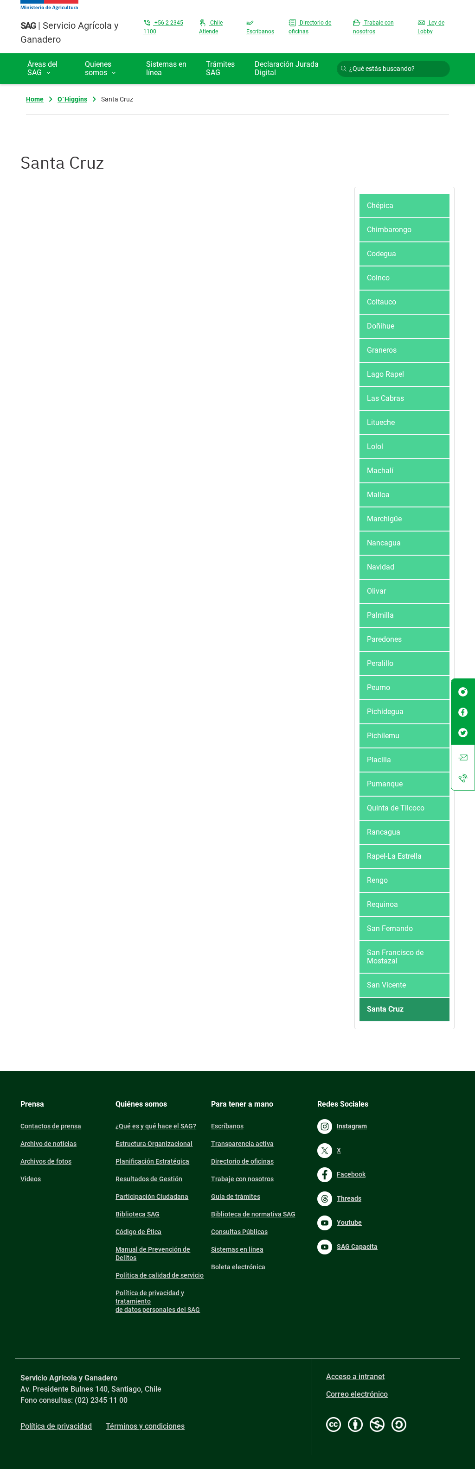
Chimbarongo (389, 229)
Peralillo (380, 663)
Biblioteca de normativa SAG (253, 1214)
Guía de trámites (235, 1196)
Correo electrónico (357, 1394)
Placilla (379, 759)
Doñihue (380, 326)
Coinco (378, 277)
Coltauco (381, 302)
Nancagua (384, 542)
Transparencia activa (242, 1143)
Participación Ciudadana (152, 1196)
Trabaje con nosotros (242, 1179)
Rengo (377, 880)
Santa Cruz (385, 1009)
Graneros (382, 350)
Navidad (380, 567)
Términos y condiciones (145, 1426)
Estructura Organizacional (154, 1143)
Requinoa (382, 904)
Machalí (380, 470)
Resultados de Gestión (149, 1179)
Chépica (380, 205)
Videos (30, 1179)
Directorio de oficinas (242, 1161)
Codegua (381, 253)
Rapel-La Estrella (394, 856)
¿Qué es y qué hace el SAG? (156, 1126)
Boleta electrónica (238, 1267)
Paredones (384, 639)
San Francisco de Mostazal (395, 956)
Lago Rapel (385, 374)
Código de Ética (138, 1231)
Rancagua (383, 832)
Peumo (378, 687)
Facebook (351, 1174)
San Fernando (390, 928)
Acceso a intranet (355, 1376)
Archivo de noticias (48, 1143)
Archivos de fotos (45, 1161)
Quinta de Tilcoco (395, 808)
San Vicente (386, 985)
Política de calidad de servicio (160, 1275)
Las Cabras (385, 398)
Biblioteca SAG (138, 1214)
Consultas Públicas (239, 1231)
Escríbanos (227, 1126)
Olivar (376, 591)
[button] (49, 68)
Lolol (375, 446)
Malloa (378, 494)
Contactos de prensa (50, 1126)
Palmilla (380, 615)
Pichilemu (383, 735)
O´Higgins (72, 99)
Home (35, 99)
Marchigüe (384, 518)
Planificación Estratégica (152, 1161)
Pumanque (385, 783)
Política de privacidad (56, 1426)
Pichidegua (385, 711)
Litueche (381, 422)
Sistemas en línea (237, 1249)
